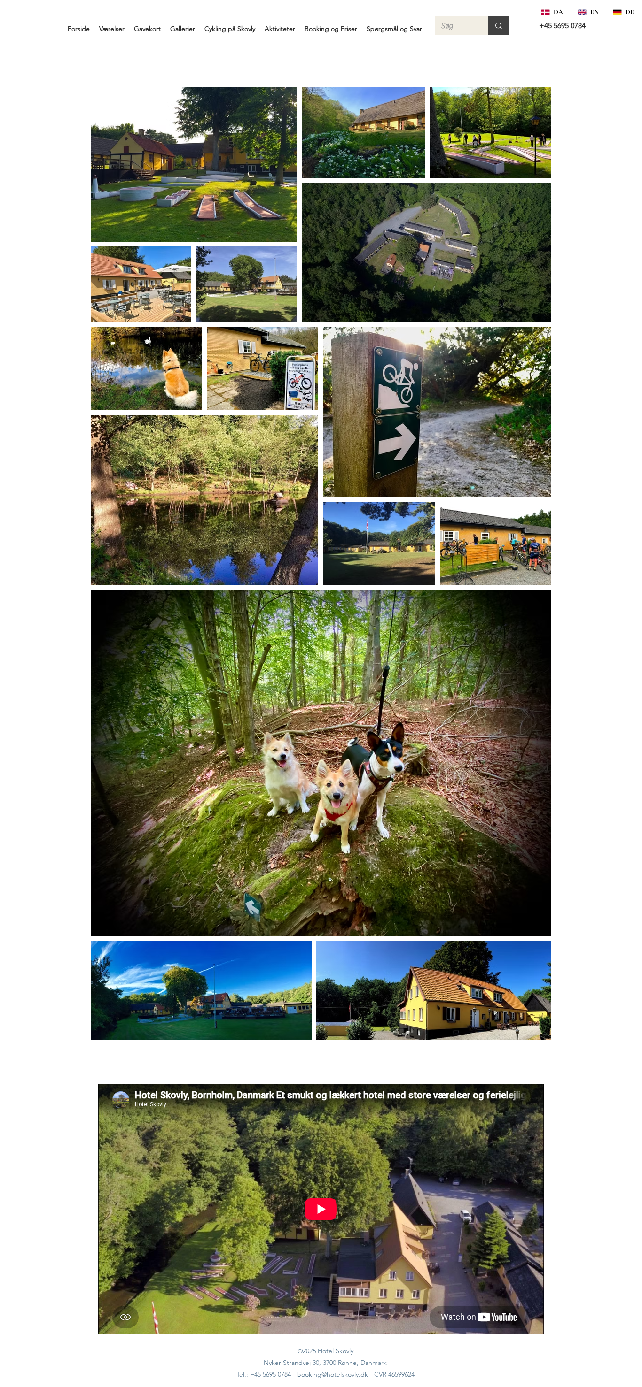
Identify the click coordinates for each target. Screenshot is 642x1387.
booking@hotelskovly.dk (332, 1374)
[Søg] (498, 25)
